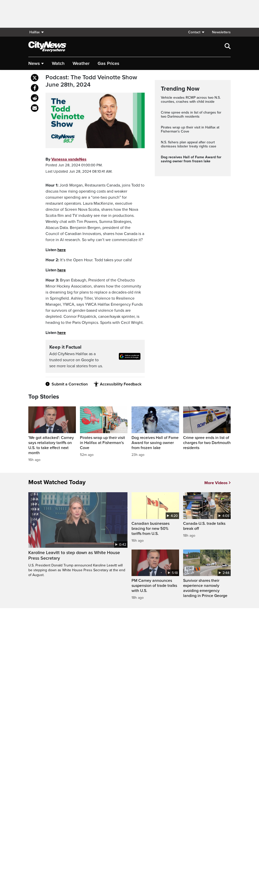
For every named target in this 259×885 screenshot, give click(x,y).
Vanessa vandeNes (69, 159)
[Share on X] (34, 78)
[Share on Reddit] (34, 98)
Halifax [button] (34, 32)
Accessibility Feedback (120, 384)
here (61, 249)
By (66, 159)
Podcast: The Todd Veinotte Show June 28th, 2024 (91, 81)
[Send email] (34, 108)
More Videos (216, 482)
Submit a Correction (70, 384)
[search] (228, 46)
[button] (196, 32)
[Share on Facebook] (34, 88)
